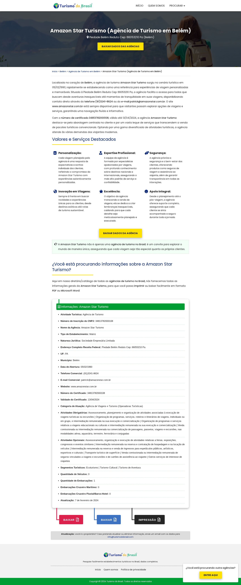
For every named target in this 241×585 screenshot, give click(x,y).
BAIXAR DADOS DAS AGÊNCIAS (120, 46)
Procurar (176, 5)
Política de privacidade (133, 569)
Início (139, 5)
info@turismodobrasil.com (120, 537)
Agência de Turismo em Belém (84, 71)
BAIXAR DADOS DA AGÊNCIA (120, 233)
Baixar (69, 519)
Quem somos (111, 569)
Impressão (148, 519)
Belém (63, 71)
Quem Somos (156, 5)
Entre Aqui (211, 575)
